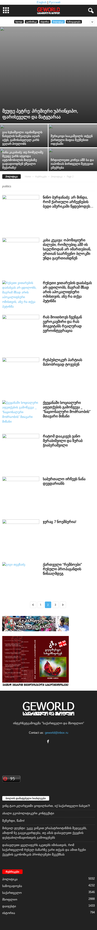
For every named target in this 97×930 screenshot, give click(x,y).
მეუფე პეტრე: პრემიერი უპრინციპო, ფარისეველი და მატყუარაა (40, 114)
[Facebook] (48, 742)
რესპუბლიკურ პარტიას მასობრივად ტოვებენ (62, 362)
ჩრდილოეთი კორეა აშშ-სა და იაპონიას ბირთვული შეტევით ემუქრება (72, 164)
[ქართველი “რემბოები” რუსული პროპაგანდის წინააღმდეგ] (20, 576)
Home (28, 176)
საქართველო (12, 892)
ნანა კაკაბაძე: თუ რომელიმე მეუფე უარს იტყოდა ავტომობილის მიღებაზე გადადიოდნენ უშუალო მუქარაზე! (22, 160)
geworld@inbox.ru (56, 732)
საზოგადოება (74, 21)
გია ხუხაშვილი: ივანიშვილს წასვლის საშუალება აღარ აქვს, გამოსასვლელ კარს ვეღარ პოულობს (22, 138)
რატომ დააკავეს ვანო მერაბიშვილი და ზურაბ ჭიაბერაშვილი (63, 441)
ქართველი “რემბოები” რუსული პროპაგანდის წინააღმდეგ (62, 569)
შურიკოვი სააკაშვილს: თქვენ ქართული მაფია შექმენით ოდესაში (72, 140)
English (41, 2)
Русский (54, 2)
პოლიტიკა (58, 21)
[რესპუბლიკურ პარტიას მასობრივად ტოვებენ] (20, 376)
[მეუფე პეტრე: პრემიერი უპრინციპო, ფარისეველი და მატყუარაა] (48, 75)
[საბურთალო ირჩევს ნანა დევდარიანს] (20, 495)
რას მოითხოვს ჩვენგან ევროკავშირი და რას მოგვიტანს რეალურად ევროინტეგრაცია (62, 324)
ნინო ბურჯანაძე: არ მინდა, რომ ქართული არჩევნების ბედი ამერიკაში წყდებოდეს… (68, 202)
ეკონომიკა (31, 21)
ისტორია (44, 21)
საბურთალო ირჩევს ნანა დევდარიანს (64, 481)
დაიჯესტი (9, 906)
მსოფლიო (9, 899)
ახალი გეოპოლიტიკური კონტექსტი (28, 813)
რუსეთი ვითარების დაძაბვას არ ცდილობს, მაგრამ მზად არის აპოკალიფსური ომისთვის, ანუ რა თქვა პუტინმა (67, 291)
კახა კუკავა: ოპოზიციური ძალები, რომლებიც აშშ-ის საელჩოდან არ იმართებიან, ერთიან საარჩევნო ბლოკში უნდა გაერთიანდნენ (67, 249)
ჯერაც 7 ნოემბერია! (59, 521)
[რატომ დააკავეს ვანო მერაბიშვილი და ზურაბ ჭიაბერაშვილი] (20, 452)
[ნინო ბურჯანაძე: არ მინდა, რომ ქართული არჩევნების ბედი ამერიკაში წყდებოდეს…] (20, 213)
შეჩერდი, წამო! (13, 820)
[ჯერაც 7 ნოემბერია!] (20, 537)
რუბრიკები (41, 176)
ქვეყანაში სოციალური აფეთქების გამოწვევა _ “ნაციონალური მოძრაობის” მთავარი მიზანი (66, 409)
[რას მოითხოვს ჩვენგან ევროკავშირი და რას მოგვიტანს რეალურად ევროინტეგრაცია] (20, 333)
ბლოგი (19, 21)
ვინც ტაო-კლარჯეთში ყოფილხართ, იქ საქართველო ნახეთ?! (46, 806)
